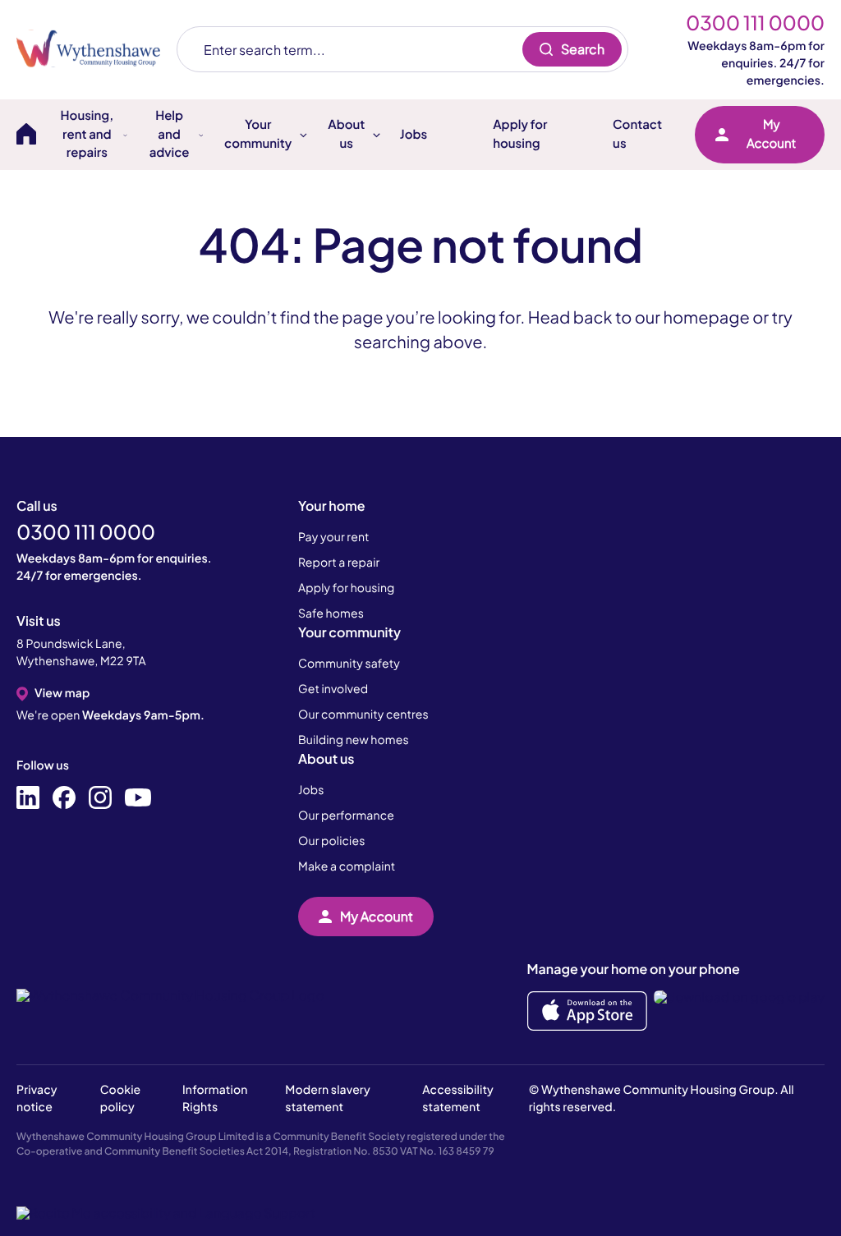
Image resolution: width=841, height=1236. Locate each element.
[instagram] (100, 798)
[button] (165, 1213)
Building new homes (353, 740)
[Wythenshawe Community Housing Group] (96, 49)
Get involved (333, 689)
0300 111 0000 (755, 23)
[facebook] (64, 798)
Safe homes (331, 613)
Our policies (331, 841)
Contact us (637, 134)
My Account (771, 134)
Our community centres (363, 714)
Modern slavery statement (327, 1098)
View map (62, 693)
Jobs (413, 134)
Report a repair (338, 562)
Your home (331, 505)
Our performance (346, 815)
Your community (349, 632)
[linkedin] (27, 798)
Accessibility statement (458, 1098)
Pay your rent (334, 537)
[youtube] (138, 798)
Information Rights (214, 1098)
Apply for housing (520, 134)
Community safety (349, 663)
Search (582, 48)
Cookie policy (120, 1098)
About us (326, 758)
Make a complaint (346, 866)
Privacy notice (36, 1098)
